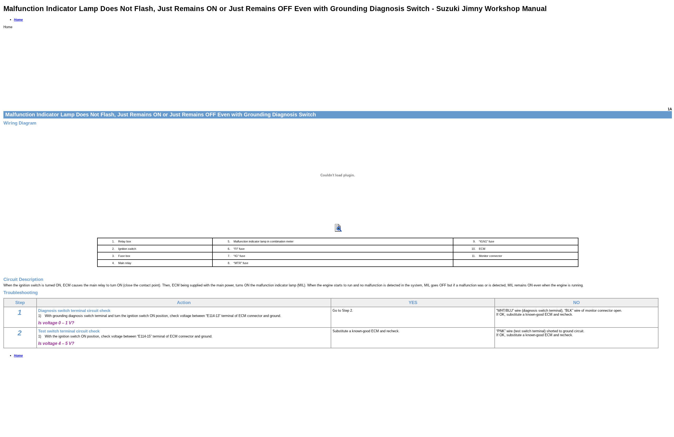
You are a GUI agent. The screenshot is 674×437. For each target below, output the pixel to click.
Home (18, 20)
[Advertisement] (161, 66)
